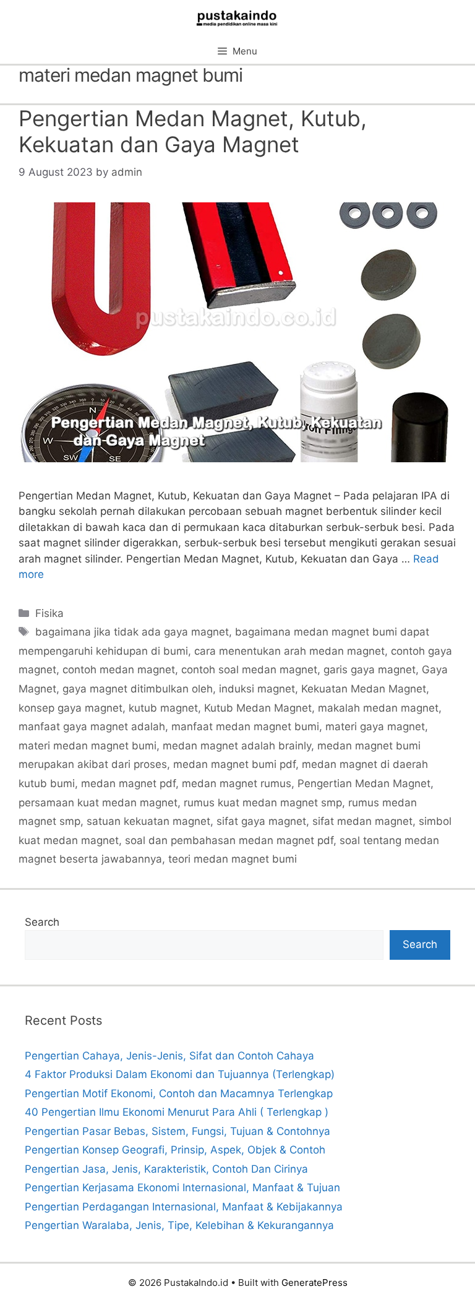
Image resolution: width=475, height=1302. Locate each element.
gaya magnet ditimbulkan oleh (137, 689)
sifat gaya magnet (261, 821)
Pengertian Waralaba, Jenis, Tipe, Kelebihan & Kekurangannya (179, 1225)
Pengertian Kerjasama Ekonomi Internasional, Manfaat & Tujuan (182, 1187)
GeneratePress (314, 1282)
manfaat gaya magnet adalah (92, 726)
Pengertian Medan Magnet (363, 783)
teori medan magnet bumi (232, 859)
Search (42, 922)
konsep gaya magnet (70, 708)
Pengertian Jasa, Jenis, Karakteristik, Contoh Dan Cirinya (166, 1169)
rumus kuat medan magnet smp (263, 802)
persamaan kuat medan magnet (98, 802)
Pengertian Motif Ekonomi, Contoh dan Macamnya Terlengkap (179, 1093)
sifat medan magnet (362, 821)
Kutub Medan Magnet (258, 708)
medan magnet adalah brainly (237, 745)
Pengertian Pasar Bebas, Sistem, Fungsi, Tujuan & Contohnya (177, 1131)
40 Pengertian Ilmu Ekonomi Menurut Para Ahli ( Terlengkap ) (176, 1112)
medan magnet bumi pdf (234, 764)
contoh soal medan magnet (249, 669)
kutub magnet (163, 708)
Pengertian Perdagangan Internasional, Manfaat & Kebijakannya (184, 1207)
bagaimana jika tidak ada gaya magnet (132, 632)
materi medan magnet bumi (87, 745)
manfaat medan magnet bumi (245, 726)
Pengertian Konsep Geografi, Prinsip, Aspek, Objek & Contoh (175, 1150)
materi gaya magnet (375, 726)
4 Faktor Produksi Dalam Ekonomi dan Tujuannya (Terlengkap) (180, 1074)
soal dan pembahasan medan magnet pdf (229, 840)
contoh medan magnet (118, 669)
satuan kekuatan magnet (148, 821)
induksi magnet (257, 689)
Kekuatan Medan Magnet (363, 689)
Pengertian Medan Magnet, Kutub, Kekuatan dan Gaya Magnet (193, 131)
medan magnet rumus (236, 783)
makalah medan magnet (378, 708)
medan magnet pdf (128, 783)
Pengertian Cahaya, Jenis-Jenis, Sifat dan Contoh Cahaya (169, 1056)
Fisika (49, 613)
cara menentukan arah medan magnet (289, 651)
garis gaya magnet (369, 669)
